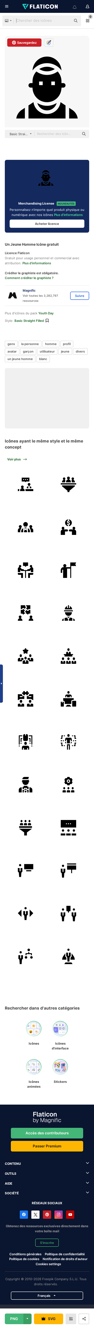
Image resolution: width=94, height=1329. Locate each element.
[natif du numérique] (68, 699)
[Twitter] (35, 1215)
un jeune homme (20, 359)
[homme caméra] (25, 784)
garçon (28, 351)
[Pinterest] (47, 1215)
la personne (30, 344)
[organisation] (25, 956)
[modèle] (68, 956)
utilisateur (47, 351)
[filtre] (68, 484)
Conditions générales (25, 1254)
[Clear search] (65, 20)
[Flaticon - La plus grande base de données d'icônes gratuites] (40, 6)
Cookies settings (48, 1264)
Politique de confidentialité (65, 1254)
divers (80, 351)
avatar (12, 351)
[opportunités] (25, 913)
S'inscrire (47, 1243)
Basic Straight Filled (29, 321)
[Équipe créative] (25, 527)
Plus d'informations (68, 215)
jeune (65, 351)
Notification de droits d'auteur (65, 1259)
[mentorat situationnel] (68, 913)
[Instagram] (58, 1215)
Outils (10, 1173)
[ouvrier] (68, 613)
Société (12, 1193)
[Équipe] (25, 656)
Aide (8, 1183)
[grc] (68, 784)
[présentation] (68, 870)
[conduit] (25, 828)
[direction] (68, 570)
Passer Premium (47, 1146)
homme (51, 344)
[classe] (68, 828)
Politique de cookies (24, 1259)
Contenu (13, 1164)
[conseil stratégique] (25, 484)
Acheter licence (47, 224)
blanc (43, 359)
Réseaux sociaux (47, 1203)
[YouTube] (70, 1215)
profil (67, 344)
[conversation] (25, 570)
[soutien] (68, 527)
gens (11, 344)
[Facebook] (24, 1215)
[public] (68, 656)
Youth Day (46, 313)
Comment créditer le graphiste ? (29, 278)
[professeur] (25, 870)
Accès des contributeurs (47, 1133)
